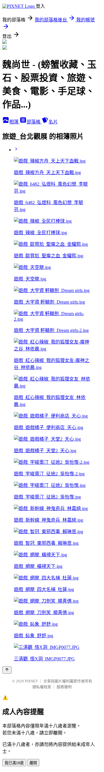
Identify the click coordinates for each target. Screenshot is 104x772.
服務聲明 (64, 687)
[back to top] (7, 670)
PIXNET (31, 681)
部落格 (34, 121)
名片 (53, 121)
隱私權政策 (41, 687)
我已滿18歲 (14, 763)
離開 (33, 763)
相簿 (14, 121)
